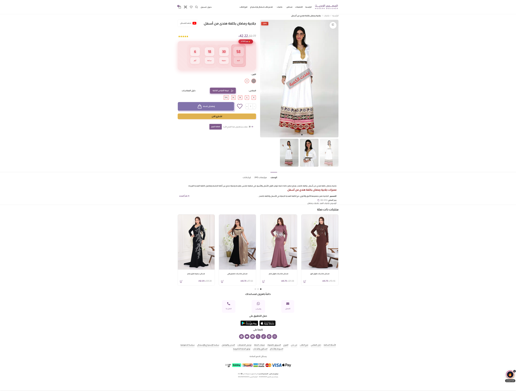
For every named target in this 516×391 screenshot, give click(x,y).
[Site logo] (326, 7)
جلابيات (326, 16)
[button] (510, 376)
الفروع (285, 345)
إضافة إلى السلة (209, 106)
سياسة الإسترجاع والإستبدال (208, 345)
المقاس (252, 91)
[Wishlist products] (191, 7)
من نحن (294, 345)
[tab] (272, 176)
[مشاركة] (333, 25)
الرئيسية (335, 16)
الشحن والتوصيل (228, 345)
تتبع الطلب (304, 345)
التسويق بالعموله (274, 345)
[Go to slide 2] (299, 134)
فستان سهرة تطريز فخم (196, 274)
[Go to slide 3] (296, 134)
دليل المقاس (316, 345)
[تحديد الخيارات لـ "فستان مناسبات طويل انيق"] (304, 281)
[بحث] (196, 7)
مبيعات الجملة (259, 345)
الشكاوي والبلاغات (260, 349)
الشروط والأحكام (276, 349)
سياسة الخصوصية (187, 345)
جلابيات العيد (325, 203)
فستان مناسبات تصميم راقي (237, 274)
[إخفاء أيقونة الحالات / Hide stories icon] (514, 371)
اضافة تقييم (215, 127)
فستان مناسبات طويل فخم (278, 274)
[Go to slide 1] (302, 134)
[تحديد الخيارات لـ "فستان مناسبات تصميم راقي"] (222, 281)
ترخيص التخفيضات (244, 345)
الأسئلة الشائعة (330, 345)
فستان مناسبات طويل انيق (319, 274)
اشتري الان (217, 116)
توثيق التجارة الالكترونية (241, 349)
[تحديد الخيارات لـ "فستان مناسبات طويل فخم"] (263, 281)
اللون (254, 74)
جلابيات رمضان (313, 203)
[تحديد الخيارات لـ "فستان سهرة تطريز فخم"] (181, 281)
